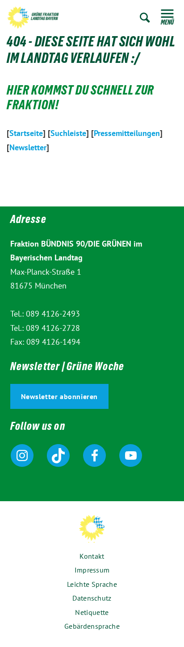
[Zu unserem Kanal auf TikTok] (58, 455)
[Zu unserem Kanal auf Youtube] (130, 455)
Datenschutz (91, 597)
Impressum (92, 569)
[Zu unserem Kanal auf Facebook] (94, 455)
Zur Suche (145, 17)
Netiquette (92, 612)
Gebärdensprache (92, 626)
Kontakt (91, 556)
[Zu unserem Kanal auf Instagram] (22, 455)
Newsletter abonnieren (59, 396)
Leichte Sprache (92, 584)
